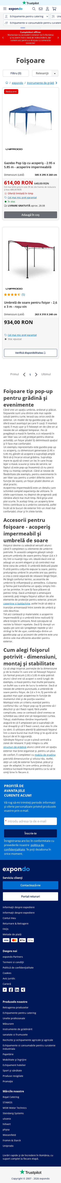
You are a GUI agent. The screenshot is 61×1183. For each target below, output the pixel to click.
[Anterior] (24, 374)
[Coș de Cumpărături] (54, 9)
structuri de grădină (14, 747)
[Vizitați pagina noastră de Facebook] (11, 991)
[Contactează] (40, 8)
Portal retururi (30, 896)
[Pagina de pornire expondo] (6, 83)
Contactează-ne (30, 885)
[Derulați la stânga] (3, 37)
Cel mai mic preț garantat (22, 197)
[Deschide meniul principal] (4, 9)
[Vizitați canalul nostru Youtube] (5, 991)
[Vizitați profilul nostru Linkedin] (17, 991)
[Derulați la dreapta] (58, 37)
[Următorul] (36, 374)
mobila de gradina (45, 754)
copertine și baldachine (16, 603)
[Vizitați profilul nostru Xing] (23, 991)
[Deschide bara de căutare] (33, 9)
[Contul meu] (47, 9)
